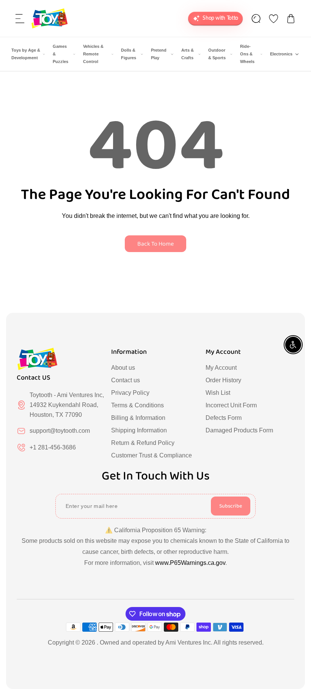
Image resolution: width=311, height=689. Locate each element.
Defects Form (224, 418)
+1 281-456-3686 (53, 447)
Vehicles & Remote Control (93, 54)
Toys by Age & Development (25, 54)
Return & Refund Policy (142, 443)
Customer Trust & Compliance (151, 455)
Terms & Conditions (137, 405)
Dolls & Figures (128, 54)
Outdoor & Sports (217, 54)
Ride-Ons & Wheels (247, 54)
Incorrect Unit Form (231, 405)
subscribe (230, 506)
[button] (20, 19)
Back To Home (155, 244)
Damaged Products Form (239, 430)
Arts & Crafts (187, 54)
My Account (221, 367)
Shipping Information (139, 430)
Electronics (281, 54)
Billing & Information (138, 418)
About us (123, 367)
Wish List (218, 392)
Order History (223, 380)
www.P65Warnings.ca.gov (190, 563)
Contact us (125, 380)
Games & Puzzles (60, 54)
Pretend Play (158, 54)
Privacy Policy (130, 392)
